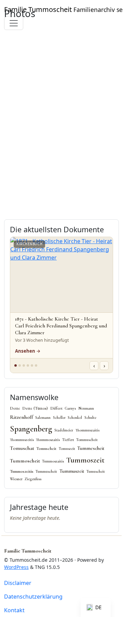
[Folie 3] (24, 365)
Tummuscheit (46, 471)
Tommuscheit (87, 440)
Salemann (43, 417)
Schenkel (75, 417)
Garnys (70, 408)
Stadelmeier (63, 430)
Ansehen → (28, 351)
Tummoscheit (25, 460)
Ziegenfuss (33, 479)
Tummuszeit (71, 471)
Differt (56, 408)
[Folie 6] (36, 365)
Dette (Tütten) (35, 408)
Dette (15, 408)
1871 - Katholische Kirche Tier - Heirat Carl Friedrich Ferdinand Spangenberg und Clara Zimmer (61, 326)
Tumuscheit (95, 471)
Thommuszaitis (87, 430)
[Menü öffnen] (13, 23)
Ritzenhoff (21, 417)
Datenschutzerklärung (33, 596)
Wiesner (16, 479)
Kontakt (14, 610)
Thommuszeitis (22, 440)
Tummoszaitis (53, 461)
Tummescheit (91, 448)
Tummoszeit (85, 460)
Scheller (59, 417)
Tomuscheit (46, 448)
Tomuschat (22, 448)
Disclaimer (17, 583)
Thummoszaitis (48, 440)
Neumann (86, 408)
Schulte (90, 417)
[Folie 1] (15, 365)
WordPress (16, 567)
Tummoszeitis (21, 471)
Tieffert (68, 440)
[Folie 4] (28, 365)
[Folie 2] (19, 365)
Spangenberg (31, 429)
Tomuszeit (67, 448)
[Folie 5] (32, 365)
